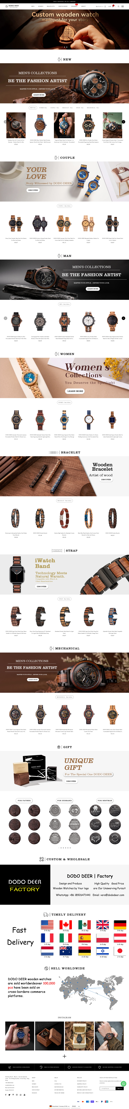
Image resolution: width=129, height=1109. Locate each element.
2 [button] (64, 47)
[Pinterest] (13, 1095)
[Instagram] (17, 1095)
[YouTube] (24, 1095)
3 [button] (66, 47)
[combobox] (59, 1106)
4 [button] (65, 847)
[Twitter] (9, 1095)
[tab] (33, 108)
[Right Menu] (122, 6)
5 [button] (67, 847)
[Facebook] (5, 1095)
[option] (64, 29)
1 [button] (62, 47)
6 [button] (70, 847)
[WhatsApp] (20, 1095)
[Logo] (13, 6)
